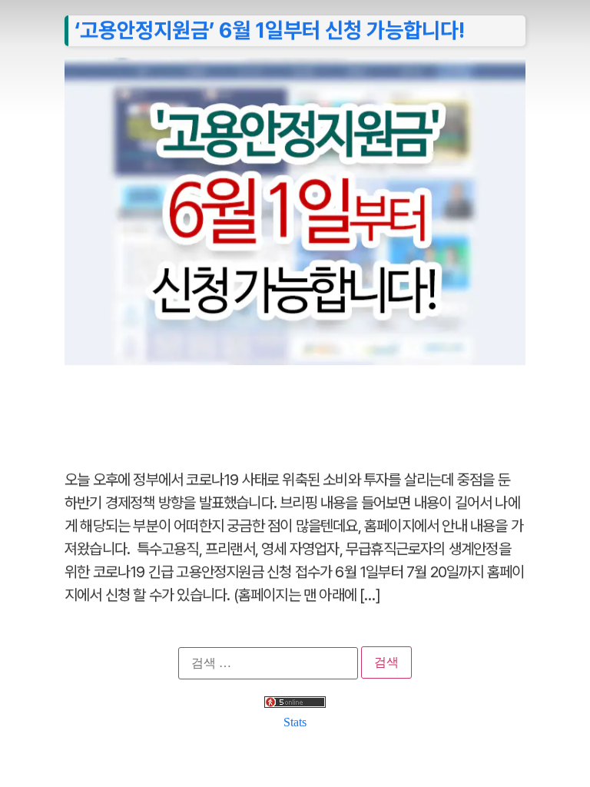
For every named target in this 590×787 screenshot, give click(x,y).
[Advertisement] (295, 408)
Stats (295, 722)
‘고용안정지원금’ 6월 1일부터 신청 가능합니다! (270, 30)
